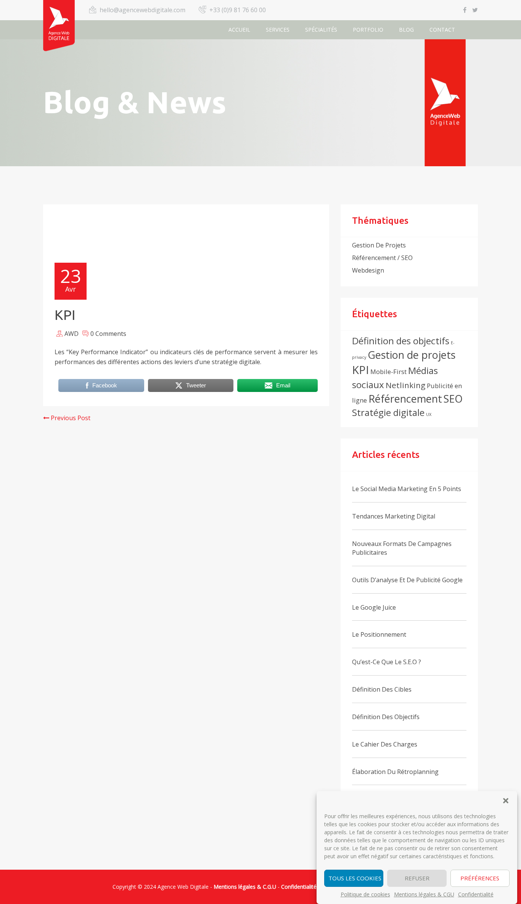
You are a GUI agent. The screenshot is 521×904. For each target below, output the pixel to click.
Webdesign (368, 270)
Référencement (405, 399)
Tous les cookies (354, 878)
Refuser (417, 878)
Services (277, 29)
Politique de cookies (365, 894)
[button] (506, 800)
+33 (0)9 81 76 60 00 (237, 10)
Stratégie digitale (388, 412)
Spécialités (321, 29)
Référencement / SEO (382, 258)
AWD (71, 333)
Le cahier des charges (384, 744)
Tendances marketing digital (393, 516)
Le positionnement (379, 634)
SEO (453, 399)
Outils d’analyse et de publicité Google (407, 580)
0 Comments (108, 333)
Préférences (479, 878)
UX (428, 414)
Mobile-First (388, 371)
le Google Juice (374, 607)
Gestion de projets (379, 245)
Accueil (239, 29)
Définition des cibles (382, 689)
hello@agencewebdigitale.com (142, 10)
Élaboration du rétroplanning (395, 772)
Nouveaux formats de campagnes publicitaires (402, 548)
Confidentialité (476, 894)
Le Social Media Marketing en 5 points (406, 489)
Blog (406, 29)
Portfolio (368, 29)
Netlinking (405, 385)
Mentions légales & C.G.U (245, 886)
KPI (360, 369)
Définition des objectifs (400, 340)
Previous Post (69, 418)
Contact (442, 29)
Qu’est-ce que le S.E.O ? (386, 662)
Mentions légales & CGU (424, 894)
